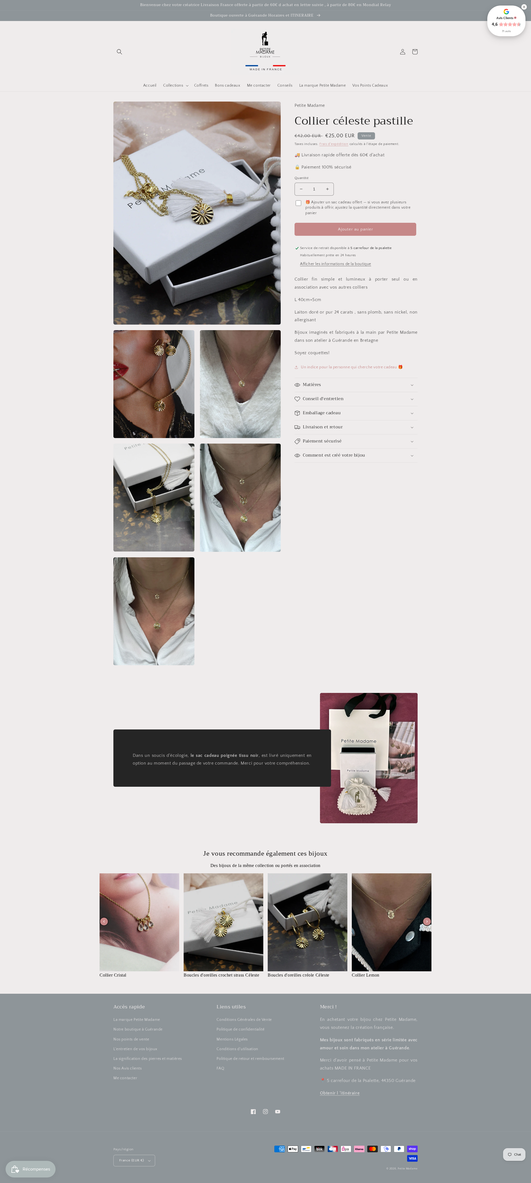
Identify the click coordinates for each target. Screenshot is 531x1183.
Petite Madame (408, 1168)
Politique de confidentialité (240, 1029)
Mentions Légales (232, 1039)
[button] (119, 52)
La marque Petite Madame (136, 1020)
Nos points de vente (131, 1039)
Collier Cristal (113, 975)
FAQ (220, 1068)
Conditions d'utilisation (237, 1049)
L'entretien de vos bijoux (135, 1049)
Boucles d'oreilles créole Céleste (298, 975)
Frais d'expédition (333, 144)
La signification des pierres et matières (147, 1059)
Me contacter (125, 1078)
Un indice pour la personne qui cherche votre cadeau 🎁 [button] (352, 367)
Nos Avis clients (127, 1068)
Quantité (302, 178)
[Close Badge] (524, 7)
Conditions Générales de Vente (244, 1020)
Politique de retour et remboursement (250, 1059)
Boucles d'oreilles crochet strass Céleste (221, 975)
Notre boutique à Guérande (138, 1029)
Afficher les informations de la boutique (335, 264)
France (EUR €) (131, 1160)
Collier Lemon (365, 975)
